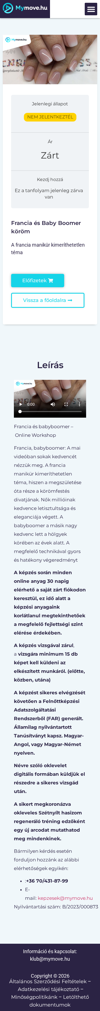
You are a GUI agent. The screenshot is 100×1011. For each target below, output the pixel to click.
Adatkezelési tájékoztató (48, 989)
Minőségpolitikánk (34, 997)
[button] (91, 9)
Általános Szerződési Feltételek (48, 981)
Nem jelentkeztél (50, 117)
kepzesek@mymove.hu (65, 898)
